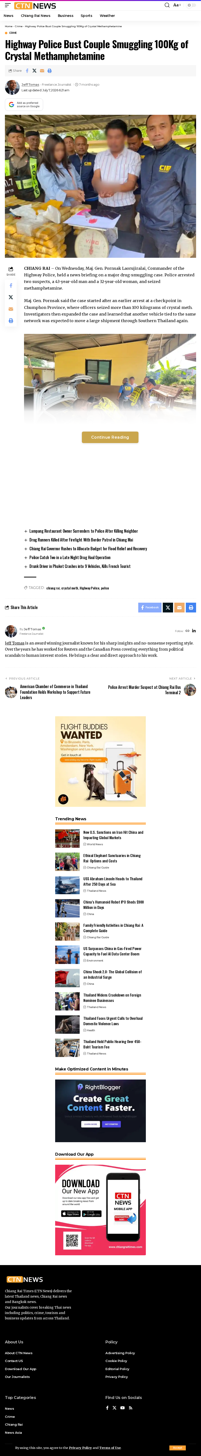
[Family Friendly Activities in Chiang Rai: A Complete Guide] (67, 931)
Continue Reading (110, 437)
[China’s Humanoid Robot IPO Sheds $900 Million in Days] (67, 908)
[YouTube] (123, 1408)
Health (91, 1030)
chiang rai (53, 587)
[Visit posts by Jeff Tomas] (12, 87)
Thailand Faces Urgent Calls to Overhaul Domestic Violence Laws (113, 1020)
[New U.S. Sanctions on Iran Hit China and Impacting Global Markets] (67, 838)
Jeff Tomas (30, 84)
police (105, 587)
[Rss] (130, 1408)
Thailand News (96, 890)
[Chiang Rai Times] (35, 5)
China (90, 914)
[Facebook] (107, 1408)
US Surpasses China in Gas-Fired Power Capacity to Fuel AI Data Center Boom (112, 951)
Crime (19, 26)
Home (9, 26)
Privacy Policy (80, 1448)
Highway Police (89, 587)
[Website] (187, 631)
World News (95, 844)
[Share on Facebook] (27, 71)
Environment (95, 960)
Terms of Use (110, 1448)
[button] (177, 1447)
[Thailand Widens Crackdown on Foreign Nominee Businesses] (67, 1001)
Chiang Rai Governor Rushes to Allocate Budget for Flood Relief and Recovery (88, 549)
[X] (114, 1408)
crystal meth (69, 587)
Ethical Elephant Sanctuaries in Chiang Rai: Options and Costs (111, 858)
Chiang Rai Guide (98, 867)
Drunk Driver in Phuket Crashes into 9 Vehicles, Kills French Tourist (79, 566)
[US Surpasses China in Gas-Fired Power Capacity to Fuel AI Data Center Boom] (67, 955)
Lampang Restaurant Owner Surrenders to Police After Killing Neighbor (83, 531)
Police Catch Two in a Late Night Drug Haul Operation (70, 557)
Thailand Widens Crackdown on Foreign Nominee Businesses (112, 997)
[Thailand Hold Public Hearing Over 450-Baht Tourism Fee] (67, 1048)
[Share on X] (34, 71)
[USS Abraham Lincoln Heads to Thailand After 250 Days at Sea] (67, 885)
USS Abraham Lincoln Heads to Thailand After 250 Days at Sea (112, 881)
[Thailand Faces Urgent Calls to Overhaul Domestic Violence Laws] (67, 1024)
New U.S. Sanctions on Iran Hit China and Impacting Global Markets (113, 834)
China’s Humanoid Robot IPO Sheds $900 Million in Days (113, 904)
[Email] (42, 71)
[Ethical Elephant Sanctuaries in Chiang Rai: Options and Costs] (67, 862)
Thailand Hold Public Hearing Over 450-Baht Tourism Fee (112, 1044)
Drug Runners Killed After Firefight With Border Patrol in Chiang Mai (81, 540)
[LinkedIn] (194, 631)
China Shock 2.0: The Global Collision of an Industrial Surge (112, 974)
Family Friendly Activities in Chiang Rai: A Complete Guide (113, 927)
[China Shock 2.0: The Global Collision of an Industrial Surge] (67, 978)
